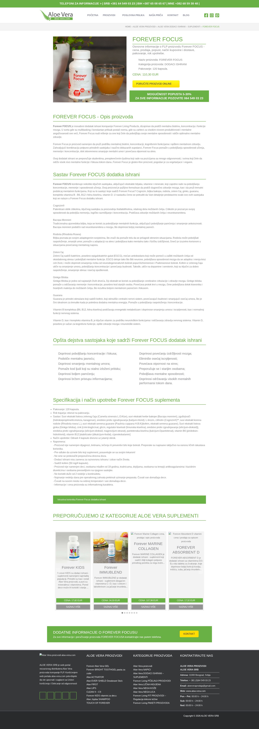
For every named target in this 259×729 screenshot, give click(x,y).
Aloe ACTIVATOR (95, 677)
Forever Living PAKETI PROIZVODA (151, 703)
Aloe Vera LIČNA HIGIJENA (147, 684)
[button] (116, 15)
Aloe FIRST (92, 684)
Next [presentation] (201, 571)
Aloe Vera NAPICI (142, 669)
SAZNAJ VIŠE (73, 607)
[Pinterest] (217, 15)
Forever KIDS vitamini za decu (101, 695)
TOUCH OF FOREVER (98, 703)
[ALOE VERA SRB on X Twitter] (50, 695)
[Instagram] (212, 15)
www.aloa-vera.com (196, 691)
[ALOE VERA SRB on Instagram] (58, 695)
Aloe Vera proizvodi (142, 666)
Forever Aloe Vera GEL (97, 666)
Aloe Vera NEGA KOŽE (144, 688)
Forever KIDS (73, 567)
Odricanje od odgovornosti (64, 683)
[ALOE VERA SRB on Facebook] (43, 695)
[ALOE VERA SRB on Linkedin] (65, 695)
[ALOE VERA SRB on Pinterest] (73, 695)
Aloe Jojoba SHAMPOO (98, 699)
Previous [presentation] (58, 571)
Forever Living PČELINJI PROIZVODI (152, 681)
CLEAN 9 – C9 (93, 692)
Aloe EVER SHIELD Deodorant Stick (104, 681)
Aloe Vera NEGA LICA (144, 692)
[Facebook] (206, 15)
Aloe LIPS (91, 688)
